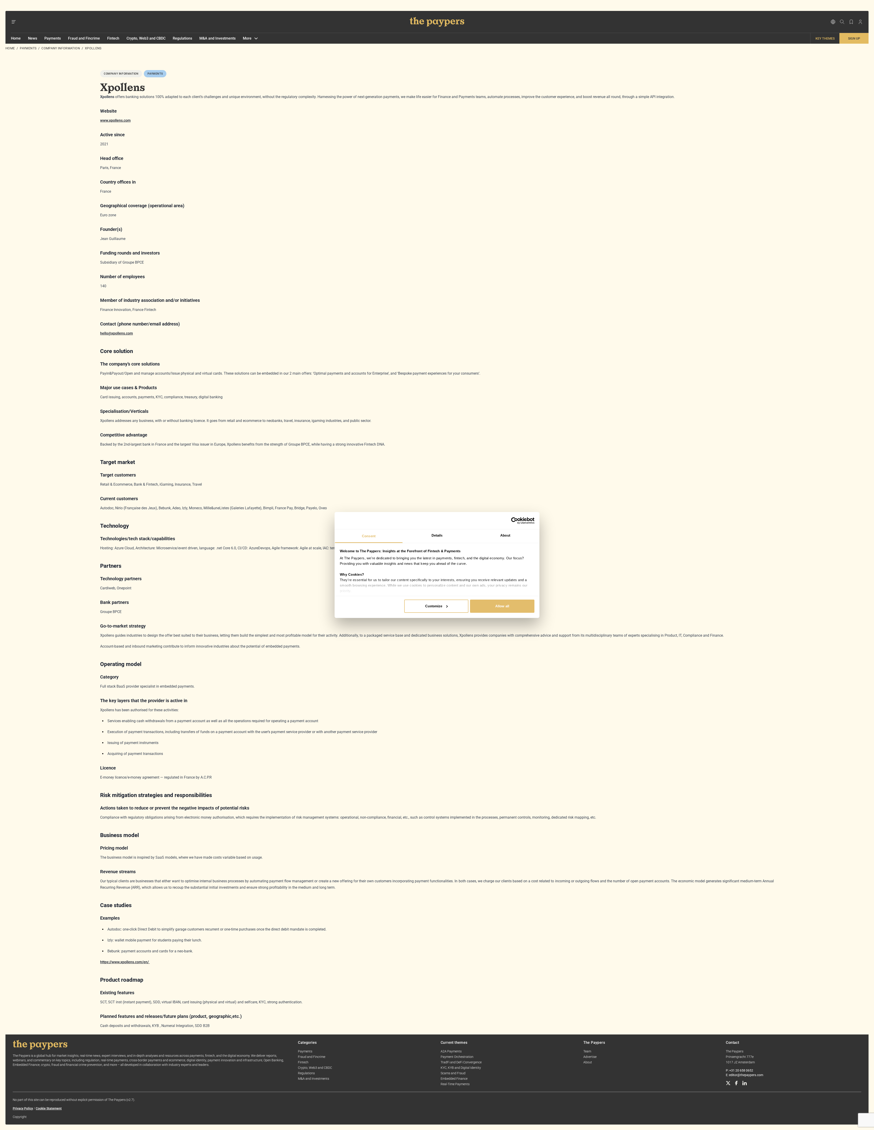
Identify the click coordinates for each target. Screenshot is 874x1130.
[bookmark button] (851, 22)
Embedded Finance (454, 1078)
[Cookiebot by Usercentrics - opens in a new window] (514, 520)
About (587, 1062)
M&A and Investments (217, 38)
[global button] (833, 22)
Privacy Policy (23, 1108)
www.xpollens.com (115, 120)
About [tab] (505, 535)
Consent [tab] (369, 536)
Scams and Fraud (453, 1073)
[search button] (842, 22)
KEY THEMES (825, 38)
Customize (433, 606)
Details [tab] (437, 535)
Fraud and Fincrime (84, 38)
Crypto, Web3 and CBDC (146, 38)
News (32, 38)
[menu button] (13, 22)
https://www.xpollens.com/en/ (125, 962)
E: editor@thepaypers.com (744, 1075)
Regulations (182, 38)
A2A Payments (451, 1051)
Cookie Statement (49, 1108)
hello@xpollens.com (116, 333)
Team (587, 1051)
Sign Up (854, 38)
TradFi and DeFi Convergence (461, 1062)
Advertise (590, 1057)
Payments (52, 38)
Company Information (60, 48)
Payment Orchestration (457, 1057)
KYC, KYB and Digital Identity (461, 1067)
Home (16, 38)
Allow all (502, 606)
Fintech (113, 38)
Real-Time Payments (455, 1084)
